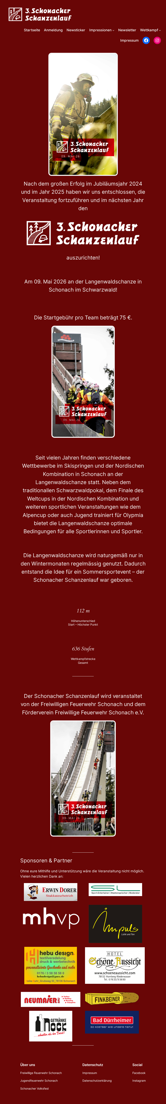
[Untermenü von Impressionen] (113, 30)
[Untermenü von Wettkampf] (160, 30)
